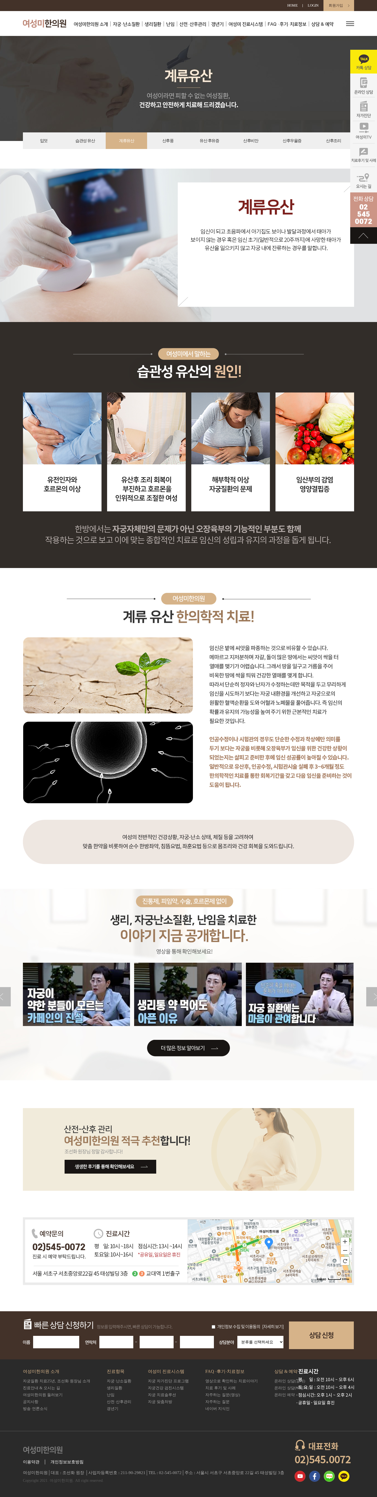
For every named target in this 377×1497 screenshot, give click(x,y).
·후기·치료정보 (287, 24)
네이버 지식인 (217, 1409)
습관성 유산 (85, 140)
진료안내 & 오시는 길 (41, 1388)
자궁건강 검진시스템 (166, 1388)
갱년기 (217, 24)
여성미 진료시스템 (246, 24)
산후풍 (168, 140)
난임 (170, 24)
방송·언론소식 (35, 1409)
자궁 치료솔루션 (162, 1395)
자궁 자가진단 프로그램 (168, 1381)
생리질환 (153, 24)
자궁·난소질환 (126, 24)
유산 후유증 (209, 140)
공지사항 (30, 1402)
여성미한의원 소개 (91, 24)
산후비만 (250, 140)
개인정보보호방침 (67, 1462)
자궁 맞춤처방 (160, 1402)
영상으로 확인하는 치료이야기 (231, 1381)
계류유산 (126, 140)
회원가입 (336, 5)
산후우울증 (292, 140)
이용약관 (31, 1462)
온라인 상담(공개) (289, 1381)
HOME (292, 5)
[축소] (345, 1250)
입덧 (43, 140)
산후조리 (333, 140)
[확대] (345, 1241)
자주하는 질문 (217, 1402)
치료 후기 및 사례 (220, 1388)
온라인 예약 (284, 1395)
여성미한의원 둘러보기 (43, 1395)
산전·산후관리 (192, 24)
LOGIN (313, 5)
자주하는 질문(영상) (222, 1395)
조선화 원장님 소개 (56, 1381)
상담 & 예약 (322, 24)
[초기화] (345, 1261)
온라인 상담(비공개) (291, 1388)
